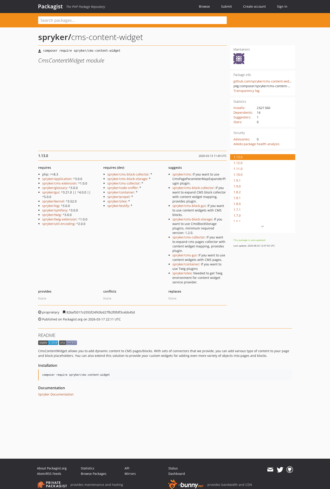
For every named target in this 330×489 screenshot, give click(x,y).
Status (173, 468)
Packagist (50, 6)
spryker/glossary (54, 188)
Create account (254, 6)
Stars (237, 122)
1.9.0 (237, 186)
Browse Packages (93, 473)
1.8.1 (237, 198)
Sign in (282, 6)
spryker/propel (118, 197)
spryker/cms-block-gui (189, 206)
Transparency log (246, 91)
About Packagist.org (52, 468)
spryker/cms (181, 174)
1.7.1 (237, 209)
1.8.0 (237, 204)
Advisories (241, 139)
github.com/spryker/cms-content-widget (263, 81)
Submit (226, 6)
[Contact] (270, 470)
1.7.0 (237, 215)
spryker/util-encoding (58, 224)
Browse (204, 6)
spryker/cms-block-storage (127, 179)
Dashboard (176, 473)
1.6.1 (237, 221)
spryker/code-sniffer (122, 188)
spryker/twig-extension (59, 219)
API (127, 468)
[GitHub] (289, 470)
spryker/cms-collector (123, 183)
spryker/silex (116, 201)
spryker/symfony (54, 210)
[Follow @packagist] (280, 470)
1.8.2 (237, 192)
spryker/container (120, 192)
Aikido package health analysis (256, 144)
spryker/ (54, 36)
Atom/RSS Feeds (49, 473)
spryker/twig (51, 215)
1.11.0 (237, 169)
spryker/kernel (53, 201)
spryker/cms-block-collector (128, 174)
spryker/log (50, 206)
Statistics (87, 468)
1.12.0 (237, 163)
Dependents (242, 112)
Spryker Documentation (56, 394)
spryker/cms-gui (184, 255)
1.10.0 (237, 174)
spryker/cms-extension (59, 183)
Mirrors (130, 473)
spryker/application (56, 179)
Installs (238, 108)
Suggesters (241, 117)
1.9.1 (237, 180)
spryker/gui (50, 192)
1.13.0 (237, 157)
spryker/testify (118, 206)
